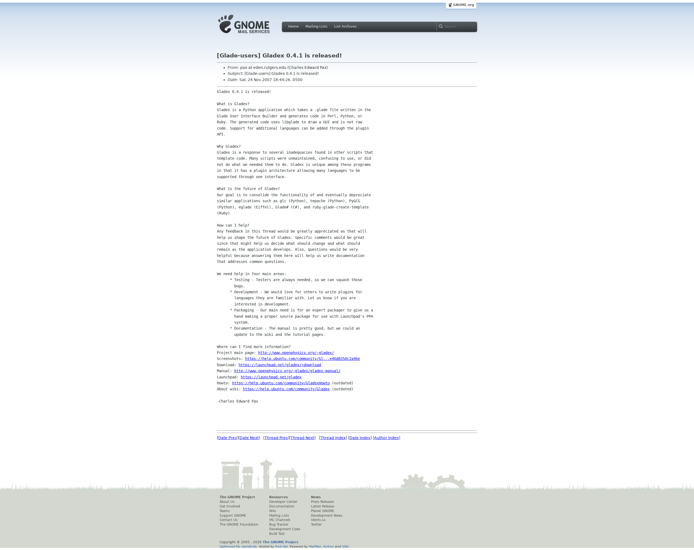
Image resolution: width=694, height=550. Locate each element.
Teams (225, 511)
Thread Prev (276, 438)
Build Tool (276, 534)
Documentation (281, 506)
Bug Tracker (278, 524)
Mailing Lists (316, 26)
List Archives (345, 26)
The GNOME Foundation (239, 524)
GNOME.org (463, 5)
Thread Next (302, 438)
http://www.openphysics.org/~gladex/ (296, 352)
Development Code (284, 529)
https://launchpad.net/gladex (271, 377)
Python (328, 546)
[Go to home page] (252, 34)
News (316, 497)
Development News (326, 515)
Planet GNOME (322, 511)
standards (249, 546)
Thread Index (333, 438)
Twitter (316, 524)
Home (293, 26)
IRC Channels (279, 520)
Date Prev (227, 438)
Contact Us (228, 520)
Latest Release (322, 506)
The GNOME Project (237, 497)
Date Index (359, 438)
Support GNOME (233, 515)
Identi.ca (318, 520)
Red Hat (281, 546)
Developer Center (283, 502)
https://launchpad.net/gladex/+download (280, 365)
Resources (278, 497)
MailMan (315, 546)
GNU (345, 546)
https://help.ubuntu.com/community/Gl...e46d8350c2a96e (302, 358)
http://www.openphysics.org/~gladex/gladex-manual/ (287, 371)
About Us (227, 502)
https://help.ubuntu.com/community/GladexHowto (281, 383)
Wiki (272, 511)
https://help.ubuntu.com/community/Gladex (286, 389)
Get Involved (230, 506)
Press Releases (322, 502)
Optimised (227, 546)
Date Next (249, 438)
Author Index (386, 438)
